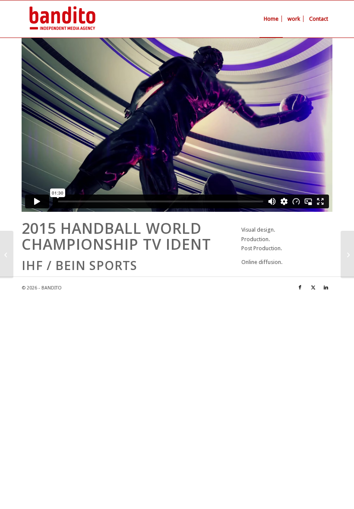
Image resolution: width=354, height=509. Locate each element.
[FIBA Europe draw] (347, 254)
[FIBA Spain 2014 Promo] (6, 254)
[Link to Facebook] (300, 287)
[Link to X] (313, 287)
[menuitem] (271, 19)
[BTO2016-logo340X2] (62, 19)
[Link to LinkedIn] (325, 287)
